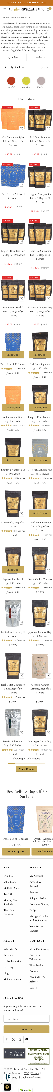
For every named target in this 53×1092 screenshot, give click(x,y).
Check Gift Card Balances (38, 979)
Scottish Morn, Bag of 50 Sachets (13, 634)
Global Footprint (12, 961)
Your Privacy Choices (36, 928)
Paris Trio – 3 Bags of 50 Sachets (13, 196)
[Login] (42, 9)
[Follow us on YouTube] (26, 1039)
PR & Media (36, 965)
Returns (33, 892)
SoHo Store (10, 882)
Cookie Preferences (31, 1077)
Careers (33, 987)
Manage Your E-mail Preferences (38, 918)
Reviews (8, 955)
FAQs (32, 910)
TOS (26, 1073)
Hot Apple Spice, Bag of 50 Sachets (40, 743)
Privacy (35, 1073)
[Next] (47, 67)
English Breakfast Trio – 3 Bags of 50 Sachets (13, 253)
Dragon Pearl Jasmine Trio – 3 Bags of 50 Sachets (40, 198)
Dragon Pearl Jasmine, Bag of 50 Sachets (40, 419)
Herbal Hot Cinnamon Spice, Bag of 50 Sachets (13, 688)
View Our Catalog (39, 949)
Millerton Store (12, 888)
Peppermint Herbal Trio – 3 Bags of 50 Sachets (13, 311)
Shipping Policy (38, 898)
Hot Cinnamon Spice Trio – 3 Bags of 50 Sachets (13, 141)
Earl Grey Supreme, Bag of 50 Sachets (40, 366)
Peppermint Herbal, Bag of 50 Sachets (13, 581)
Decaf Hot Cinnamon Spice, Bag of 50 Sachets (40, 526)
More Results (26, 769)
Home (6, 17)
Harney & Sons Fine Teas (26, 1069)
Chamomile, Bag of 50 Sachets (13, 524)
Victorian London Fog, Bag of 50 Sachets (40, 471)
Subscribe (26, 1029)
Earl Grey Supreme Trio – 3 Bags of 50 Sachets (40, 141)
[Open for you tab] (7, 1087)
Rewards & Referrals (35, 884)
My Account (36, 876)
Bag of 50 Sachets (20, 17)
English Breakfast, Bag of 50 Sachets (13, 471)
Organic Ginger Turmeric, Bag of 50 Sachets (40, 688)
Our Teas (9, 876)
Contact (33, 971)
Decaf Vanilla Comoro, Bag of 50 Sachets (40, 581)
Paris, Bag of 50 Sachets (13, 364)
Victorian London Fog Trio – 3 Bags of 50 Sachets (40, 311)
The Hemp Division (9, 912)
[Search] (10, 9)
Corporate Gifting (39, 904)
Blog (6, 973)
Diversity (8, 967)
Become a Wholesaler (35, 957)
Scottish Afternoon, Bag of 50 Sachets (13, 743)
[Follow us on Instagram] (20, 1039)
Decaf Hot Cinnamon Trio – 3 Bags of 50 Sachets (40, 254)
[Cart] (48, 9)
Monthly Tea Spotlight (10, 902)
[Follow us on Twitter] (13, 1039)
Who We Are (11, 949)
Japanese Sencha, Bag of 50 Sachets (40, 634)
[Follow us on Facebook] (7, 1039)
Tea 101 (8, 894)
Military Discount (13, 979)
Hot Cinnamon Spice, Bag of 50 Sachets (13, 419)
